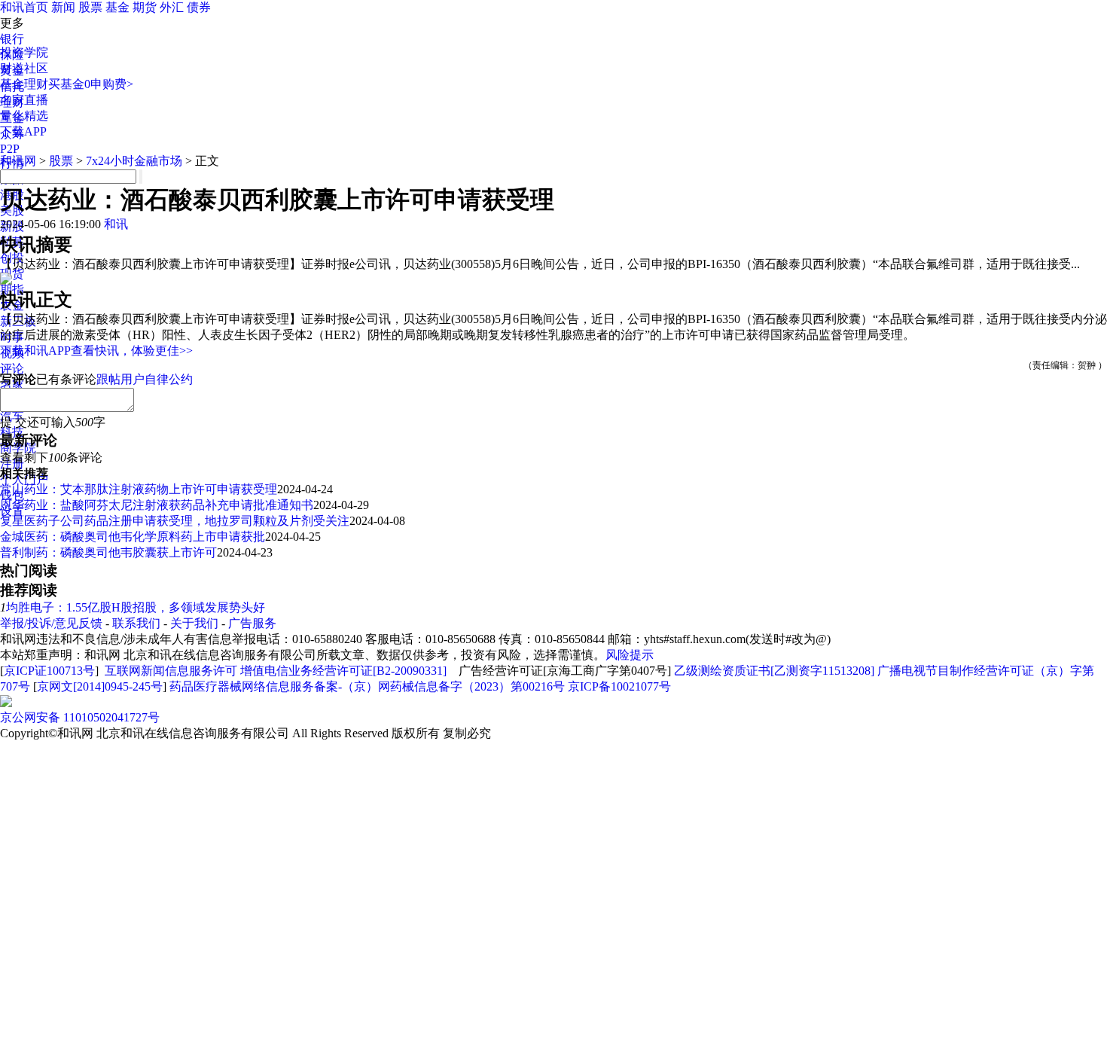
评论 (12, 368)
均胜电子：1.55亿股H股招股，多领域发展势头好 (135, 607)
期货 (145, 7)
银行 (12, 38)
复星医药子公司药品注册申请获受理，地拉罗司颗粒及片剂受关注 (174, 520)
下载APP (23, 131)
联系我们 (136, 623)
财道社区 (24, 68)
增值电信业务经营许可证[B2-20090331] (343, 670)
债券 (199, 7)
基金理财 (24, 84)
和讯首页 (24, 7)
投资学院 (24, 52)
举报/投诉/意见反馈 (51, 623)
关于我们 (194, 623)
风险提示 (629, 654)
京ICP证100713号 (49, 670)
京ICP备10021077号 (619, 686)
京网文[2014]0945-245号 (100, 686)
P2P (10, 148)
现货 (12, 273)
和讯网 (18, 160)
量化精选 (24, 115)
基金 (117, 7)
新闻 (63, 7)
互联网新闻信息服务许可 (171, 670)
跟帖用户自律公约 (144, 379)
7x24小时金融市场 (134, 160)
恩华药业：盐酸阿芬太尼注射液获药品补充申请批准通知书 (156, 505)
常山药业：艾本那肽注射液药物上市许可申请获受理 (138, 489)
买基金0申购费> (90, 84)
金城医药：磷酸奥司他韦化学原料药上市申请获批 (132, 536)
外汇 (172, 7)
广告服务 (252, 623)
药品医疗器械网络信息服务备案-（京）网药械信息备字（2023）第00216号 (367, 686)
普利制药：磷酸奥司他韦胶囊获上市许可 (108, 552)
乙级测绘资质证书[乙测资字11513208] (774, 670)
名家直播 (24, 99)
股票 (90, 7)
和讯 (116, 224)
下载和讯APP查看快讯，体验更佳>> (96, 350)
